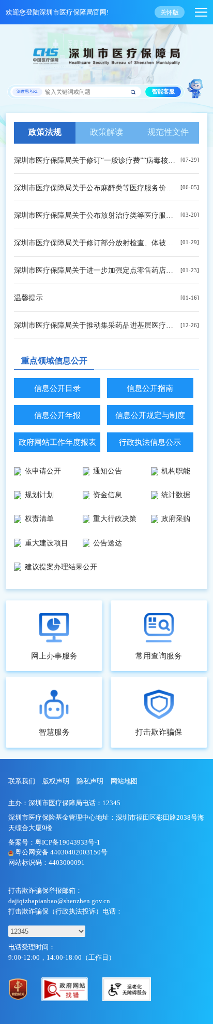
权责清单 (39, 518)
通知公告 (107, 471)
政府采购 (175, 518)
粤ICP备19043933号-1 (67, 842)
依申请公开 (43, 471)
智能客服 (163, 91)
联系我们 (21, 781)
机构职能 (175, 471)
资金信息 (107, 494)
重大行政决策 (114, 518)
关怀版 (169, 12)
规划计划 (39, 494)
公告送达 (107, 543)
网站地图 (124, 781)
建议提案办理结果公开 (61, 567)
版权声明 (55, 781)
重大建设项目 (46, 543)
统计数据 (175, 494)
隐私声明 (90, 781)
